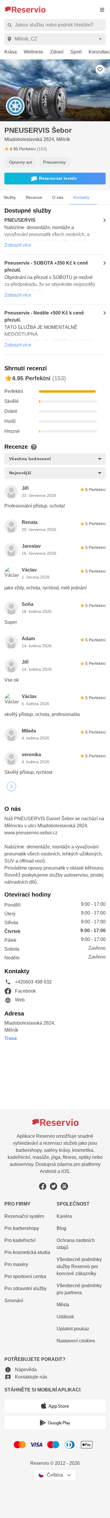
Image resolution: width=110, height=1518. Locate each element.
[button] (55, 178)
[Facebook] (43, 1186)
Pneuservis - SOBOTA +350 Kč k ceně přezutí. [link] (46, 266)
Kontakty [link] (81, 197)
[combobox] (56, 39)
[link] (8, 52)
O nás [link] (57, 197)
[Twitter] (53, 1186)
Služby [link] (10, 197)
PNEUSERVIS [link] (19, 220)
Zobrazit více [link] (17, 245)
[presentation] (102, 9)
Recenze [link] (34, 197)
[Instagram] (64, 1186)
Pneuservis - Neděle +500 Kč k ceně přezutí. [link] (44, 316)
